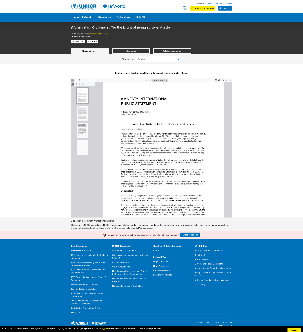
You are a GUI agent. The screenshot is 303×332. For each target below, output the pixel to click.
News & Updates (161, 266)
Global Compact (201, 259)
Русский (229, 3)
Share (92, 41)
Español (219, 3)
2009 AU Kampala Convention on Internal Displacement (86, 302)
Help (208, 322)
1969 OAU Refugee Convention (85, 284)
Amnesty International (99, 33)
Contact (200, 322)
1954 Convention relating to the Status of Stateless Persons (88, 264)
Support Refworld (204, 8)
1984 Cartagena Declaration (84, 288)
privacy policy (104, 329)
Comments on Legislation (124, 250)
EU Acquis (76, 312)
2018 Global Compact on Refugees (87, 308)
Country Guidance (120, 262)
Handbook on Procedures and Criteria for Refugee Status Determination (129, 273)
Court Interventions (121, 266)
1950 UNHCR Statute (81, 250)
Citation (77, 41)
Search (185, 8)
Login (224, 8)
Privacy (216, 322)
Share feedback (190, 234)
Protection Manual (161, 270)
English (209, 3)
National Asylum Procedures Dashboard (212, 268)
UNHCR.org (199, 284)
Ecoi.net (157, 250)
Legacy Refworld (161, 261)
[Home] (98, 7)
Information (130, 51)
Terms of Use (227, 322)
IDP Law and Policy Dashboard (208, 263)
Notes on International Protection (127, 285)
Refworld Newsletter (162, 274)
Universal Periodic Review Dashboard (211, 279)
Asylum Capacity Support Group (209, 250)
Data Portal (199, 254)
